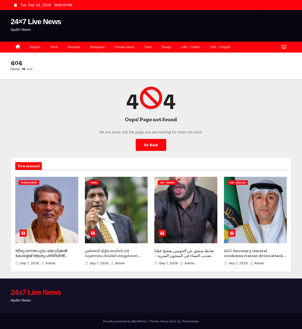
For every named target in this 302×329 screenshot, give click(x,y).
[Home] (18, 47)
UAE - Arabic (167, 182)
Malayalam (97, 47)
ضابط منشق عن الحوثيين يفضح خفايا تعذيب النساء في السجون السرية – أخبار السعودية (184, 255)
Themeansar (190, 321)
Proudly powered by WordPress (125, 321)
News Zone (168, 321)
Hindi (54, 47)
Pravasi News (125, 47)
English (35, 47)
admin (50, 263)
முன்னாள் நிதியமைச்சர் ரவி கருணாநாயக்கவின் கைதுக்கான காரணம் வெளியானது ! (111, 255)
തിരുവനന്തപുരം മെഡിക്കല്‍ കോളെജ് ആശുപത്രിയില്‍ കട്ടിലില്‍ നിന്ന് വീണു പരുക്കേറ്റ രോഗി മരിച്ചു (43, 258)
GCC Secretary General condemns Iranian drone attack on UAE (253, 255)
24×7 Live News (36, 21)
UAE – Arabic (190, 47)
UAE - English (237, 182)
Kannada (74, 47)
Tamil (148, 47)
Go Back (151, 145)
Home (15, 69)
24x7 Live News (36, 292)
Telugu (166, 47)
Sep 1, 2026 (30, 263)
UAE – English (220, 47)
